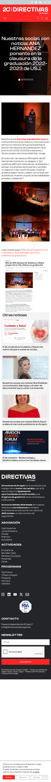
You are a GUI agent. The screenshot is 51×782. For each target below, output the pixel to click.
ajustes (36, 772)
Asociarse (6, 540)
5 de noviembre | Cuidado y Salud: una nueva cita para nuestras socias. (23, 348)
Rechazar (23, 777)
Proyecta (6, 578)
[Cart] (46, 18)
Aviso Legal (18, 672)
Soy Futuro (7, 572)
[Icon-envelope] (49, 2)
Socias (4, 534)
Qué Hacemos (8, 528)
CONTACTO (10, 618)
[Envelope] (27, 594)
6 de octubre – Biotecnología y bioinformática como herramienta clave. (24, 459)
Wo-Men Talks (8, 553)
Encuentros (7, 550)
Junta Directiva (9, 531)
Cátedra (5, 584)
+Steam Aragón (9, 575)
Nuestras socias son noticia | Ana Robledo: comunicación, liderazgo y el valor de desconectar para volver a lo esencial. (25, 385)
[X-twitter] (44, 2)
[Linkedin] (36, 2)
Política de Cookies (9, 673)
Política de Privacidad (35, 672)
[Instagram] (32, 2)
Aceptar (9, 777)
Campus (5, 581)
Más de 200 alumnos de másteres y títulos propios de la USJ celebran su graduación (24, 253)
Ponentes (6, 559)
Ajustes (37, 777)
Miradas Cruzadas (11, 556)
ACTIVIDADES (11, 544)
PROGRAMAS (11, 566)
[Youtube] (40, 2)
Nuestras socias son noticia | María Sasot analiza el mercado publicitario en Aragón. (25, 423)
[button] (5, 18)
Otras (4, 562)
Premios (5, 537)
